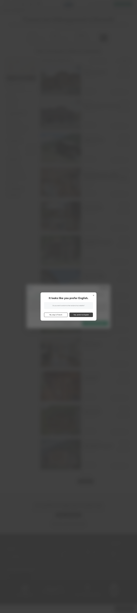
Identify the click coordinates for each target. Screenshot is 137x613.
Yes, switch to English (81, 315)
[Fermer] (93, 295)
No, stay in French (55, 315)
